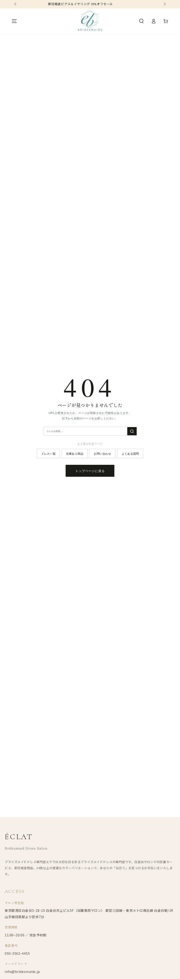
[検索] (132, 431)
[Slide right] (164, 4)
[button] (141, 21)
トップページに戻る (90, 471)
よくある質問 (130, 453)
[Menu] (14, 21)
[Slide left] (16, 4)
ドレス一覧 (48, 453)
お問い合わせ (102, 453)
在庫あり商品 (74, 453)
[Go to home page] (90, 21)
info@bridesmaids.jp (22, 971)
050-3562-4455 (17, 953)
